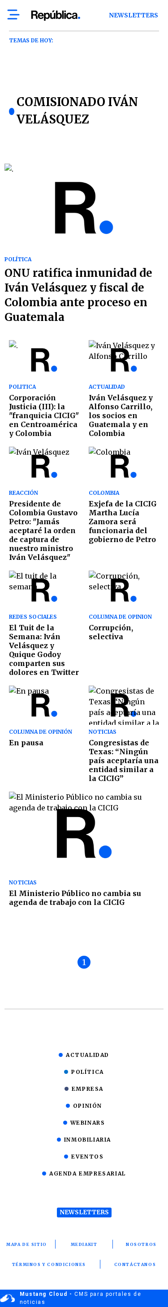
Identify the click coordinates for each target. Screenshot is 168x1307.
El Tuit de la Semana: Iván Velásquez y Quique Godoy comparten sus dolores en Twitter (44, 650)
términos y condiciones (49, 1264)
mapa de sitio (26, 1244)
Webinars (87, 1122)
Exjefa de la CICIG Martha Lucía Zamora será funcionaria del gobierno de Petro (123, 521)
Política (87, 1072)
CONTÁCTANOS (135, 1264)
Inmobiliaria (87, 1139)
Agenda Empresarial (87, 1173)
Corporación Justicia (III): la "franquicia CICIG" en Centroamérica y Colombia (44, 415)
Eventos (87, 1156)
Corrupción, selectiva (111, 632)
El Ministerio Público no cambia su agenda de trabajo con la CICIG (75, 898)
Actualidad (87, 1055)
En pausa (26, 742)
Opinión (87, 1105)
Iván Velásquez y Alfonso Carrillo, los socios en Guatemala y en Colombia (121, 415)
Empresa (87, 1088)
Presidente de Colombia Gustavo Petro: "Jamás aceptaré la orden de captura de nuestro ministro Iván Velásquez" (43, 530)
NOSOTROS (141, 1244)
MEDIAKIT (84, 1244)
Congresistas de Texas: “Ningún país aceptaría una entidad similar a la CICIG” (124, 760)
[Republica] (55, 15)
